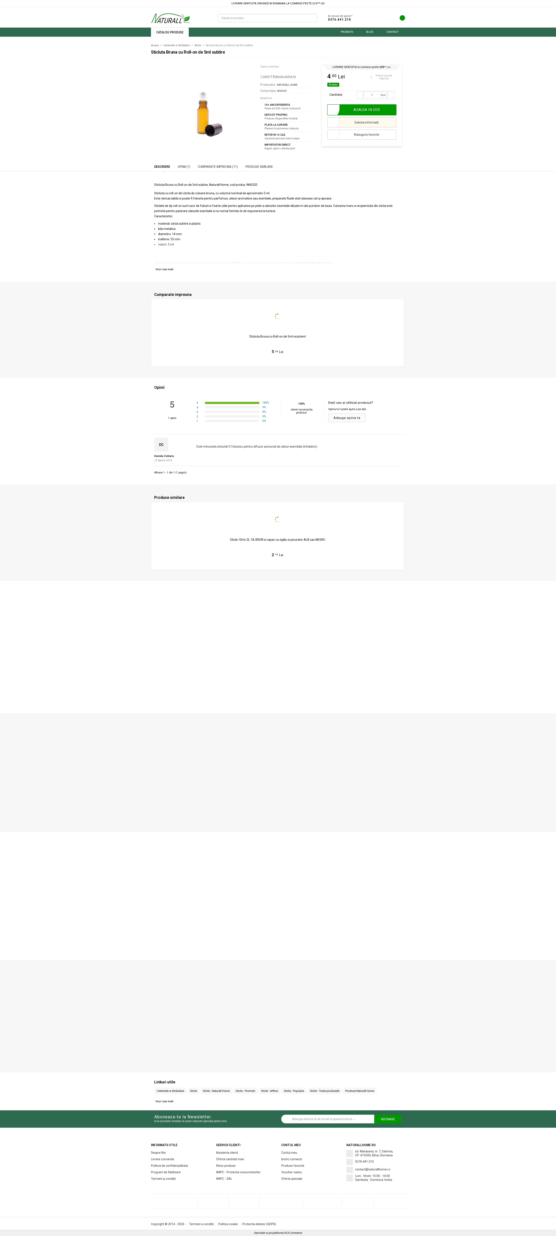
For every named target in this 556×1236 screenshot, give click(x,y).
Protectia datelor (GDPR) (259, 1224)
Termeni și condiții (163, 1178)
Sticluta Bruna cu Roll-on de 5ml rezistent (277, 336)
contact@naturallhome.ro (372, 1169)
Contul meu (289, 1152)
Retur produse (226, 1165)
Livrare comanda (162, 1159)
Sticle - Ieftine (269, 1091)
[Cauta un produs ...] (312, 18)
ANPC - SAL (224, 1178)
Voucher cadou (291, 1172)
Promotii (347, 31)
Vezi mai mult (164, 269)
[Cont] (386, 16)
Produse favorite (292, 1165)
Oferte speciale (291, 1178)
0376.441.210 (339, 19)
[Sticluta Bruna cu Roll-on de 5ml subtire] (204, 105)
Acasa (155, 45)
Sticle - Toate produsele (324, 1091)
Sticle (197, 45)
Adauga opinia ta (284, 76)
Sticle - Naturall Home (216, 1091)
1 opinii (265, 76)
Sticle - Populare (294, 1091)
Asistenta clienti (227, 1152)
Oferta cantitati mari (230, 1159)
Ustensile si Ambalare (176, 45)
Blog (369, 31)
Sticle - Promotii (245, 1091)
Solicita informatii (366, 122)
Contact (392, 31)
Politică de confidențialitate (169, 1165)
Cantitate (335, 94)
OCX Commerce (293, 1232)
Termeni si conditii (201, 1224)
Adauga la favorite (366, 134)
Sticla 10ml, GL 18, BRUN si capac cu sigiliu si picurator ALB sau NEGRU (277, 539)
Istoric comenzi (291, 1159)
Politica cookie (228, 1224)
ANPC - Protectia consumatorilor (238, 1172)
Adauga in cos (279, 360)
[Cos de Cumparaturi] (399, 19)
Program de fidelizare (166, 1172)
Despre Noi (158, 1152)
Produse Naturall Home (359, 1091)
